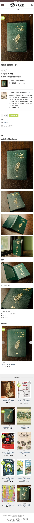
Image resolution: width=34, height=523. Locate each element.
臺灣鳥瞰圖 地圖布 (24, 427)
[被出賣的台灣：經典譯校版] (24, 389)
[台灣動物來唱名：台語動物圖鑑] (8, 467)
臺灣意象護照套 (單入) (8, 427)
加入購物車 (13, 115)
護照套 (7, 122)
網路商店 (15, 515)
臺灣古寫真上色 (26, 515)
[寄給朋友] (11, 126)
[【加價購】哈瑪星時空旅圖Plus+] (24, 440)
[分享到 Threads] (8, 126)
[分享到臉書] (2, 126)
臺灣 (5, 122)
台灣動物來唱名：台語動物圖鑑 (8, 479)
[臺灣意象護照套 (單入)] (8, 416)
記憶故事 (20, 515)
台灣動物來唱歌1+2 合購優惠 (24, 479)
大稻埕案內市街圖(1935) (8, 505)
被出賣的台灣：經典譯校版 (24, 401)
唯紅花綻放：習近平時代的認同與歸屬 (8, 453)
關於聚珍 (5, 515)
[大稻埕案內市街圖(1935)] (8, 493)
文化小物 (3, 63)
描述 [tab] (2, 135)
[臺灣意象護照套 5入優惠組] (24, 493)
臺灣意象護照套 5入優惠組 (8, 364)
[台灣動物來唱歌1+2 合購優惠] (24, 467)
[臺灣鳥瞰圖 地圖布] (24, 416)
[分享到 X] (5, 126)
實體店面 (10, 515)
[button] (2, 5)
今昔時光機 (14, 516)
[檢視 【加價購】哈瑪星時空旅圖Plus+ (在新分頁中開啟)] (29, 92)
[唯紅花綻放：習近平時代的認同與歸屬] (8, 440)
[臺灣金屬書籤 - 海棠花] (8, 389)
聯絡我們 (20, 516)
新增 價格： (20, 83)
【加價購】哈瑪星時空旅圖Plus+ (24, 453)
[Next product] (2, 70)
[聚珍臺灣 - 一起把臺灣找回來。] (17, 5)
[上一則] (5, 70)
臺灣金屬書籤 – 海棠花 (8, 401)
